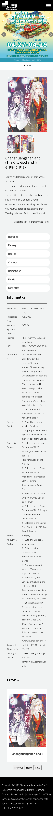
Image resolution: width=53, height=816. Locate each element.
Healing (12, 254)
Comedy (12, 262)
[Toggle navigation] (48, 5)
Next (50, 34)
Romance (13, 237)
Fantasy (12, 245)
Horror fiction (14, 271)
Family (11, 279)
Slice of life (13, 288)
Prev (3, 34)
